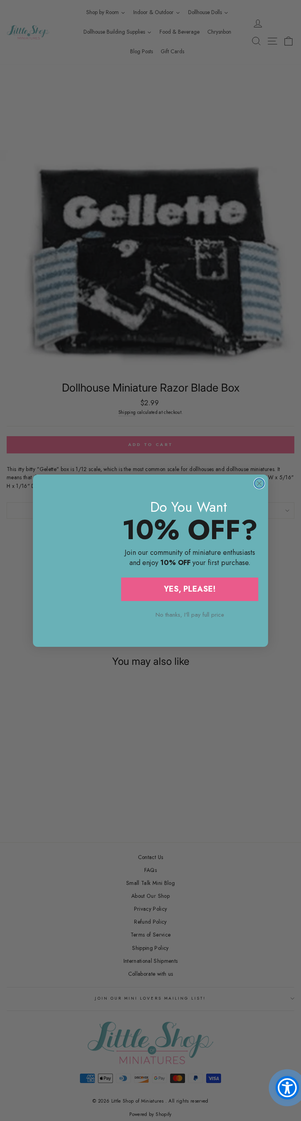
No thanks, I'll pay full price (190, 614)
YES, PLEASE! (190, 589)
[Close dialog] (259, 483)
